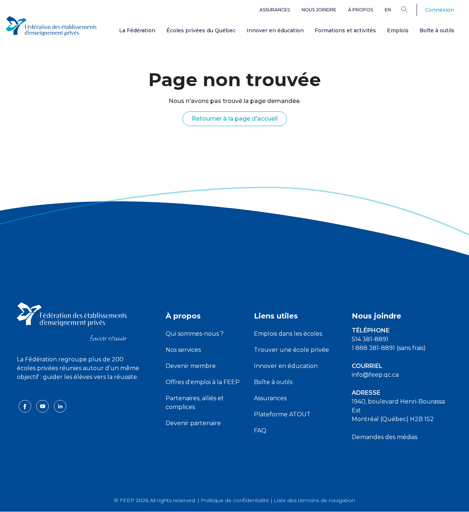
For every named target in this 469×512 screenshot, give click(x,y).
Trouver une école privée (291, 349)
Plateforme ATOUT (282, 414)
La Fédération (137, 30)
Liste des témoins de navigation (314, 500)
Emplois (398, 30)
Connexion (439, 10)
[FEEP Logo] (51, 26)
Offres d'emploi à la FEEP (203, 382)
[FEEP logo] (72, 321)
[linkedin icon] (60, 405)
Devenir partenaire (193, 423)
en (388, 9)
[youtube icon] (43, 405)
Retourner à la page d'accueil (235, 118)
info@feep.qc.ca (375, 374)
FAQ (260, 430)
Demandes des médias (384, 437)
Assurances (274, 9)
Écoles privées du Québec (201, 30)
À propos (360, 9)
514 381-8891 (370, 339)
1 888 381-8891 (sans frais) (389, 348)
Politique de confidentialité (235, 500)
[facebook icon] (25, 405)
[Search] (410, 9)
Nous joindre (319, 9)
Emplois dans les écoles (288, 333)
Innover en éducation (275, 30)
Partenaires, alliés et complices (195, 402)
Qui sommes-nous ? (195, 333)
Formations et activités (345, 30)
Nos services (183, 349)
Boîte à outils (437, 30)
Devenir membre (191, 365)
